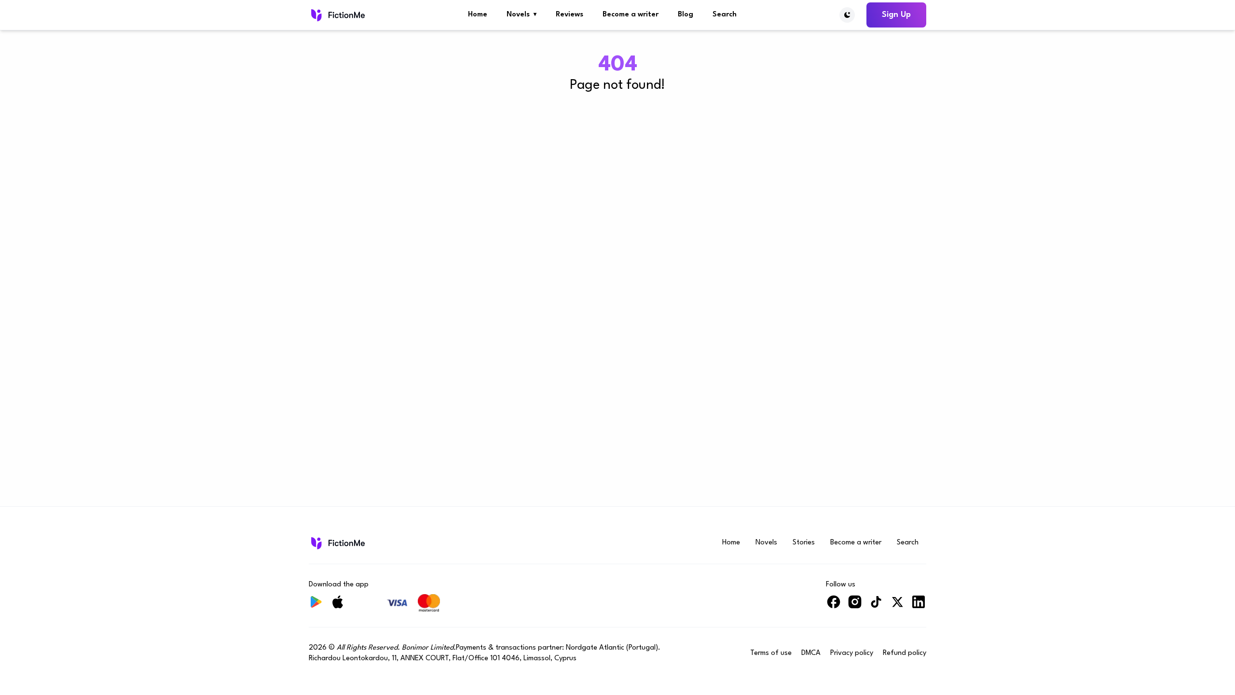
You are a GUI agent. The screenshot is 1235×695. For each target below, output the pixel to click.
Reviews (569, 14)
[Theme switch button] (847, 15)
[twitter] (897, 606)
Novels (521, 14)
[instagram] (855, 606)
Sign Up (896, 15)
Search (725, 14)
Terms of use (771, 653)
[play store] (316, 606)
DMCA (811, 653)
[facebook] (833, 606)
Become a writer (631, 14)
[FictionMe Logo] (337, 543)
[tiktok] (876, 606)
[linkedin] (918, 606)
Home (477, 14)
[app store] (337, 606)
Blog (685, 14)
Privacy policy (851, 653)
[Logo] (337, 15)
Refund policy (904, 653)
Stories (804, 542)
